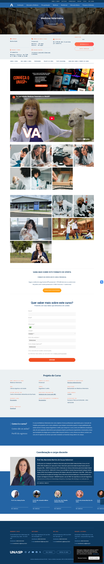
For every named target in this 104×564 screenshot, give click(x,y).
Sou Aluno (91, 1)
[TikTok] (29, 552)
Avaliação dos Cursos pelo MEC (47, 394)
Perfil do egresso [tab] (19, 433)
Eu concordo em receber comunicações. (40, 350)
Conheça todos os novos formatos (52, 290)
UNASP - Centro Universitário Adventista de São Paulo (11, 5)
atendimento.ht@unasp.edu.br (41, 541)
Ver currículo (14, 508)
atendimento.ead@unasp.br (84, 543)
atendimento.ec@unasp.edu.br (20, 543)
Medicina (55, 5)
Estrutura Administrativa (74, 383)
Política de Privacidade (60, 353)
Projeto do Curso (48, 61)
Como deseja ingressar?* (35, 344)
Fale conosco (49, 552)
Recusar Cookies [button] (82, 558)
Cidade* (30, 330)
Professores (37, 61)
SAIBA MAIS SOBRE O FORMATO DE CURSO (79, 61)
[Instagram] (26, 552)
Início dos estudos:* (33, 337)
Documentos (42, 400)
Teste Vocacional (60, 61)
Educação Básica (75, 5)
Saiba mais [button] (96, 553)
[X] (40, 552)
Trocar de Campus (52, 24)
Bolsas (79, 1)
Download (13, 408)
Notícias (64, 1)
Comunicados (72, 1)
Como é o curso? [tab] (19, 424)
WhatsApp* (31, 324)
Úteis (84, 1)
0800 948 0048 (20, 541)
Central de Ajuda (63, 552)
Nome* (30, 311)
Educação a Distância (32, 5)
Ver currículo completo (43, 483)
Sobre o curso (14, 61)
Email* (30, 317)
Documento (13, 400)
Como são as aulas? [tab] (20, 429)
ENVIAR (52, 360)
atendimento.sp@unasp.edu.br (63, 541)
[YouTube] (33, 552)
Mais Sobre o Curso (26, 61)
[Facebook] (37, 552)
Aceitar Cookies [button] (94, 558)
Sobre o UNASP (56, 1)
